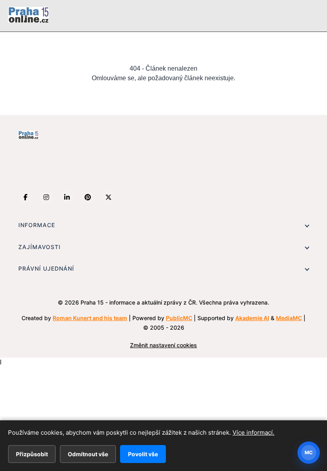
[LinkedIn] (67, 197)
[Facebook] (25, 197)
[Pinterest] (88, 197)
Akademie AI (252, 318)
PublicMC (179, 318)
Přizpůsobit (32, 454)
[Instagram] (46, 197)
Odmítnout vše (88, 454)
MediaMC (289, 318)
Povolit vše (143, 454)
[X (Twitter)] (108, 197)
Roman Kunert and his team (90, 318)
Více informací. (253, 432)
